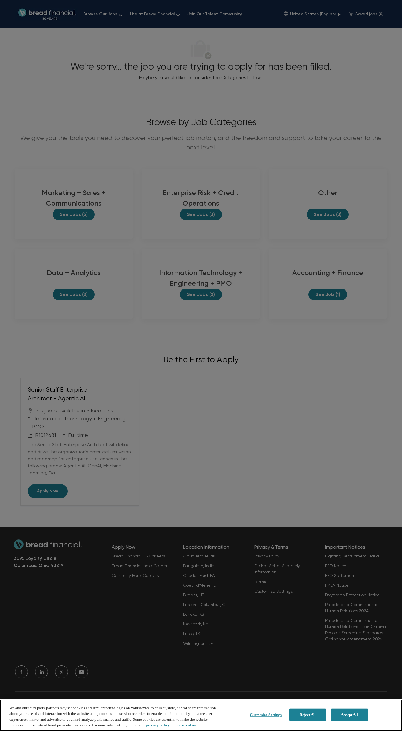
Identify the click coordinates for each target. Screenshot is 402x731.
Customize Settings (266, 714)
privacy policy (158, 725)
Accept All (349, 714)
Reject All (308, 714)
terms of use (187, 725)
